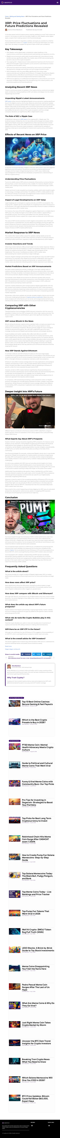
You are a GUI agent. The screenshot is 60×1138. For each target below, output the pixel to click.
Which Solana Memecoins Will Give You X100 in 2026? (37, 1079)
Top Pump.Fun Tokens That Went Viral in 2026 (35, 912)
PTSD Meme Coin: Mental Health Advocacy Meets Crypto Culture (37, 747)
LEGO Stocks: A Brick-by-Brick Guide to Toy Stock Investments (38, 949)
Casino (12, 550)
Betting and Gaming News (17, 16)
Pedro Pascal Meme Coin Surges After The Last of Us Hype (36, 987)
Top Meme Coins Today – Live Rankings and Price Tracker (36, 893)
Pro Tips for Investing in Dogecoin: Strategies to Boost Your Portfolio (37, 802)
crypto (25, 42)
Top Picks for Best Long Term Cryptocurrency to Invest (36, 819)
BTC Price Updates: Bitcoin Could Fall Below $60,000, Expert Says (35, 1098)
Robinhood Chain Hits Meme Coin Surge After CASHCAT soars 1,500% (36, 839)
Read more (8, 646)
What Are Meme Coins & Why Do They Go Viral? (38, 1004)
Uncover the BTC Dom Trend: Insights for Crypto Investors (36, 1042)
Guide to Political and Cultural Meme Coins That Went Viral (37, 764)
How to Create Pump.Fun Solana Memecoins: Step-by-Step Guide (38, 857)
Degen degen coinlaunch (12, 649)
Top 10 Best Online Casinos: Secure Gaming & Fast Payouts (37, 703)
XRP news (8, 101)
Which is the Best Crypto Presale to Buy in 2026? (34, 721)
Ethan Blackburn (16, 665)
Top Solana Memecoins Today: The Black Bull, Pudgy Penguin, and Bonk (37, 876)
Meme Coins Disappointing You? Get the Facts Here (35, 967)
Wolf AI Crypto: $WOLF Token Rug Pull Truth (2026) (36, 930)
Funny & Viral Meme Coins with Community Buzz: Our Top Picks (38, 782)
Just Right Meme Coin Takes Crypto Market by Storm (36, 1024)
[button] (57, 2)
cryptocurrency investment (35, 297)
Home (6, 16)
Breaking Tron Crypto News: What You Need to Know (36, 1060)
